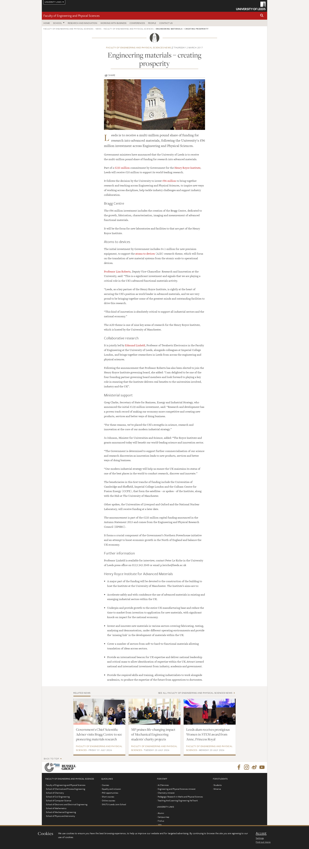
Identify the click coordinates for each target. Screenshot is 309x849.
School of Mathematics (56, 808)
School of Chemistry (55, 792)
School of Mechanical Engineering (61, 812)
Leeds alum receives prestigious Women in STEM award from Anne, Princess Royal (208, 734)
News (98, 28)
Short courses (108, 796)
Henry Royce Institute (187, 168)
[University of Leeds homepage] (251, 6)
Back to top (51, 758)
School (57, 23)
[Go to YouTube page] (262, 767)
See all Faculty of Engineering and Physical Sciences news (195, 692)
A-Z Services (163, 785)
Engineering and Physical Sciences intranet (177, 789)
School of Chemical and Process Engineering (65, 789)
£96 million (169, 181)
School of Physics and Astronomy (60, 816)
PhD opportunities (110, 792)
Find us (161, 820)
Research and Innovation (82, 23)
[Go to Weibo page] (254, 767)
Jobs (160, 824)
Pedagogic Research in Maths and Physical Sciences (180, 796)
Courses (105, 785)
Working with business (113, 23)
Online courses (108, 800)
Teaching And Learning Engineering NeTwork (178, 800)
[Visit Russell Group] (69, 767)
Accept (261, 833)
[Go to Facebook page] (238, 767)
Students (218, 785)
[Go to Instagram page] (246, 767)
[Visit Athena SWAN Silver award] (52, 767)
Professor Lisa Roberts (117, 271)
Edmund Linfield (135, 345)
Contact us (166, 23)
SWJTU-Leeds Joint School (114, 804)
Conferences (137, 23)
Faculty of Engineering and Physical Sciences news (138, 47)
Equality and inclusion (111, 789)
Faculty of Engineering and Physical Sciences (71, 15)
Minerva (217, 789)
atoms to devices (145, 254)
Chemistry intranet (166, 792)
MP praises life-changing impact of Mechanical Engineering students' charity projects (153, 734)
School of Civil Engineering (58, 796)
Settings (260, 838)
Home (46, 23)
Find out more (263, 842)
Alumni (161, 813)
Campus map (163, 817)
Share (111, 75)
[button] (262, 15)
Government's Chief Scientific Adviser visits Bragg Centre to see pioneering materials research (99, 734)
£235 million (122, 168)
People (152, 23)
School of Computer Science (58, 800)
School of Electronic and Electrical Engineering (66, 804)
